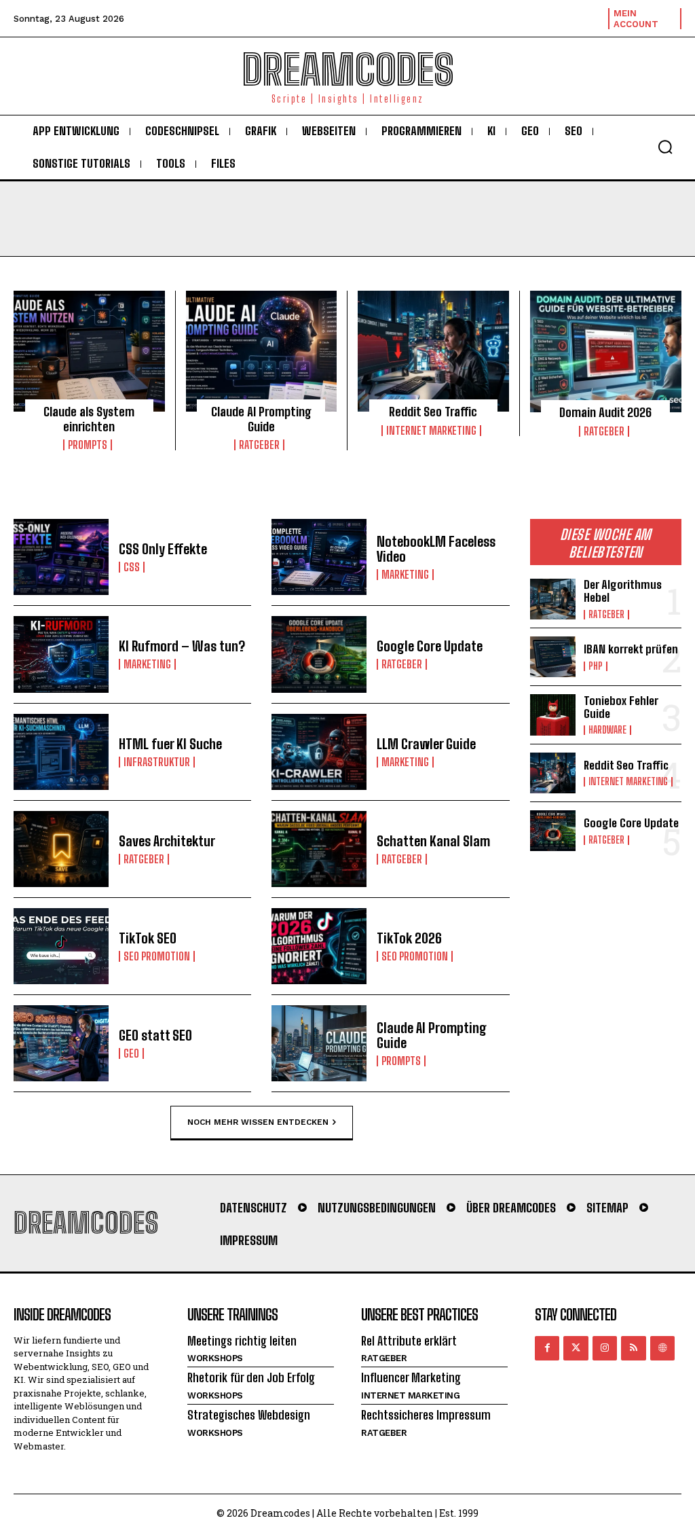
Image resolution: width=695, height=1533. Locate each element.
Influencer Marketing (411, 1377)
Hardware (607, 730)
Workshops (215, 1358)
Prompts (87, 444)
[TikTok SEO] (61, 946)
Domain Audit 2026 (605, 412)
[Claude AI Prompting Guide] (261, 351)
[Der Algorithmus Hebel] (553, 599)
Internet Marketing (431, 430)
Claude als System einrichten (88, 419)
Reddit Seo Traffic (433, 411)
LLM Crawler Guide (426, 744)
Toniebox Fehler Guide (621, 707)
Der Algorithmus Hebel (623, 591)
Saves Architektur (167, 841)
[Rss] (633, 1348)
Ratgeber (259, 444)
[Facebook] (547, 1348)
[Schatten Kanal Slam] (319, 849)
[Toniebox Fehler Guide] (553, 714)
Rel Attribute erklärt (409, 1340)
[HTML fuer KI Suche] (61, 752)
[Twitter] (575, 1348)
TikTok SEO (147, 938)
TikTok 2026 (409, 938)
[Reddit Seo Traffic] (433, 351)
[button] (665, 146)
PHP (595, 666)
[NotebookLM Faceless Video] (319, 557)
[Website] (662, 1348)
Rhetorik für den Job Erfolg (251, 1377)
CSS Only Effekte (163, 549)
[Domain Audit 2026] (606, 351)
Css (132, 567)
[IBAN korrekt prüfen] (553, 656)
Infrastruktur (157, 762)
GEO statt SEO (155, 1035)
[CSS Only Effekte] (61, 557)
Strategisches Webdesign (248, 1414)
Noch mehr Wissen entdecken (257, 1121)
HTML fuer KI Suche (170, 744)
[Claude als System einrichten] (89, 351)
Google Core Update (430, 646)
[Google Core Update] (319, 654)
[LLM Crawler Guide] (319, 752)
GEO (131, 1053)
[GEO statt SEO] (61, 1043)
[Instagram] (605, 1348)
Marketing (405, 574)
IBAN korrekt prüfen (631, 649)
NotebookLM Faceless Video (436, 548)
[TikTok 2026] (319, 946)
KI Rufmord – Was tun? (182, 646)
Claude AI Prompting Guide (261, 419)
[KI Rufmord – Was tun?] (61, 654)
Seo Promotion (157, 956)
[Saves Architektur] (61, 849)
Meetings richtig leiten (242, 1340)
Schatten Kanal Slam (433, 841)
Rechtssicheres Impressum (426, 1414)
